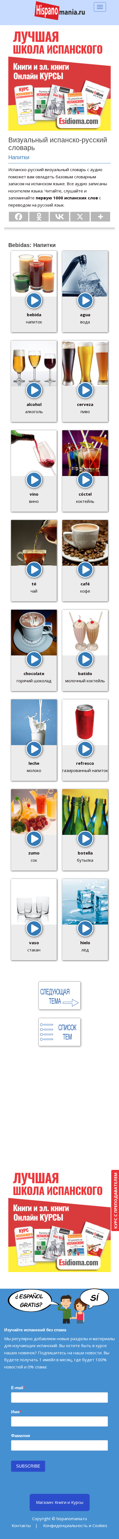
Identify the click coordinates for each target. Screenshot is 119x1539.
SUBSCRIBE (28, 1466)
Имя (15, 1411)
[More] (100, 217)
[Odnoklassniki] (39, 217)
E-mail (17, 1387)
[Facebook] (18, 217)
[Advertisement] (59, 1109)
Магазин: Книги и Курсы (59, 1502)
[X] (80, 217)
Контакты (21, 1525)
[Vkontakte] (59, 217)
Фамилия (20, 1435)
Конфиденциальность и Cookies (75, 1525)
